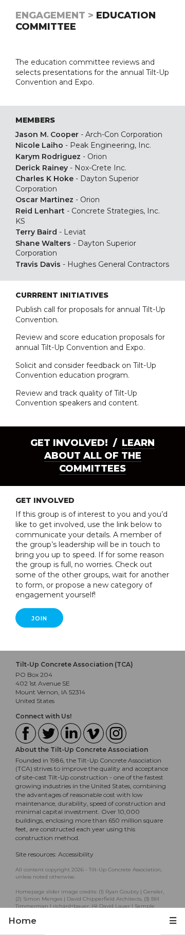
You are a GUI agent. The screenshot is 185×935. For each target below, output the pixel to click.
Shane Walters (43, 243)
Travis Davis (38, 264)
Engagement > (54, 15)
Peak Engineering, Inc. (110, 145)
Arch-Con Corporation (123, 134)
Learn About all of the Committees (99, 455)
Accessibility (76, 854)
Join (39, 618)
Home (22, 920)
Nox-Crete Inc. (100, 167)
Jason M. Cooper (47, 134)
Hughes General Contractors (118, 264)
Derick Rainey (41, 167)
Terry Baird (36, 232)
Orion (97, 156)
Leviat (75, 232)
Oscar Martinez (44, 199)
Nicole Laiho (39, 145)
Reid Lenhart (40, 211)
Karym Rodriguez (48, 156)
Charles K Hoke (44, 178)
